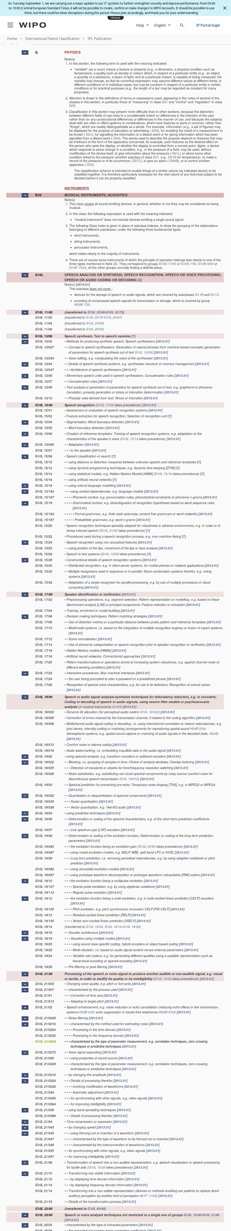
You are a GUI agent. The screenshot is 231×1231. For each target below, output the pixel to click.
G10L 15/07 (43, 450)
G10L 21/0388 (45, 1115)
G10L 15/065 (44, 444)
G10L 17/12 (43, 639)
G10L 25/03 (43, 1224)
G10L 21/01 (43, 995)
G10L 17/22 (43, 673)
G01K (172, 157)
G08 (116, 138)
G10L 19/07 (43, 829)
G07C (136, 160)
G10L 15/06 (43, 433)
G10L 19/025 (44, 767)
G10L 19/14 (43, 926)
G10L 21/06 (43, 1162)
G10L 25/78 (94, 317)
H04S (213, 733)
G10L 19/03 (43, 784)
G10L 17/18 (43, 656)
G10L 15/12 (43, 468)
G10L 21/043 (44, 1127)
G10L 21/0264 (45, 1041)
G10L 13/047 (44, 369)
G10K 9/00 (205, 263)
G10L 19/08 (43, 835)
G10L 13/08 (143, 352)
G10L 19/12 (43, 898)
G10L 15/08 (43, 456)
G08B (174, 160)
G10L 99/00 (96, 1208)
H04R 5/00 (198, 728)
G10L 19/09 (43, 858)
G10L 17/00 (105, 405)
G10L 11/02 (43, 317)
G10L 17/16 (43, 650)
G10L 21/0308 (45, 1064)
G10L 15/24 (43, 542)
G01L (176, 153)
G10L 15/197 (44, 519)
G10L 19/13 (43, 915)
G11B (199, 294)
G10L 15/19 (43, 502)
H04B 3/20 (86, 1012)
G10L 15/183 (44, 491)
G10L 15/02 (43, 416)
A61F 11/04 (148, 1195)
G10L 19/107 (44, 886)
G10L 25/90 (94, 323)
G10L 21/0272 (45, 1052)
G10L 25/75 (114, 312)
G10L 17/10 (43, 628)
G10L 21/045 (44, 1133)
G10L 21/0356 (45, 1098)
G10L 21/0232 (45, 1035)
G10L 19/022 (44, 762)
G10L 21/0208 (45, 1018)
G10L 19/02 (43, 756)
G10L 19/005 (44, 717)
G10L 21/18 (43, 1201)
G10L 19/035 (44, 801)
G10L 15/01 (43, 410)
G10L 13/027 (44, 347)
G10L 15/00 (43, 405)
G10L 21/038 (44, 1110)
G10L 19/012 (44, 744)
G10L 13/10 (43, 398)
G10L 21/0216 (45, 1023)
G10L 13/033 (44, 358)
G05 (72, 105)
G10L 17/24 (43, 678)
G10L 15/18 (163, 473)
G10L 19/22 (43, 950)
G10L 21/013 (44, 1001)
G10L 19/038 (44, 807)
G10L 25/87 (112, 317)
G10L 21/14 (43, 1185)
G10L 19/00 (43, 696)
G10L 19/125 (44, 909)
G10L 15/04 (43, 422)
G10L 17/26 (43, 684)
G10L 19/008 (44, 723)
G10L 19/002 (44, 712)
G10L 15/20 (43, 525)
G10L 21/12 (43, 1179)
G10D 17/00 (167, 263)
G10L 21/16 (43, 1190)
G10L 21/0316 (45, 1074)
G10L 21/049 (44, 1144)
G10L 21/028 (44, 1058)
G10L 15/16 (43, 479)
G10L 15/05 (43, 427)
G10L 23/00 (43, 1208)
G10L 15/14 (129, 438)
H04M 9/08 (167, 1012)
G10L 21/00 (43, 973)
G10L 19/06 (43, 819)
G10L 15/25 (43, 548)
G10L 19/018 (44, 750)
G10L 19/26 (131, 926)
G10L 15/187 (44, 497)
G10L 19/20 (43, 944)
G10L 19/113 (44, 892)
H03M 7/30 (82, 304)
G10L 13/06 (43, 375)
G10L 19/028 (44, 773)
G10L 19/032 (149, 712)
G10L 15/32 (43, 571)
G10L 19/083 (44, 846)
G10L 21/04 (43, 1121)
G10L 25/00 (96, 312)
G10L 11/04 (43, 323)
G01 (165, 102)
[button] (25, 52)
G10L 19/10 (43, 880)
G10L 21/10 (43, 1173)
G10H (116, 706)
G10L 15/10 (43, 462)
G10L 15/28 (43, 559)
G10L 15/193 (44, 514)
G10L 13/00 (43, 336)
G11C (214, 294)
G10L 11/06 (43, 329)
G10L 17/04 (43, 610)
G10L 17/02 (43, 599)
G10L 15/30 (43, 565)
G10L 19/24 (43, 955)
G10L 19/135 (44, 920)
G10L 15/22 (43, 536)
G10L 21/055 (44, 1150)
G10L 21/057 (44, 1156)
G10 (38, 195)
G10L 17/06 (43, 616)
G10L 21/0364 (45, 1104)
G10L (39, 274)
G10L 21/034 (44, 1092)
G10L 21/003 (44, 983)
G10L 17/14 (43, 644)
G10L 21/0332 (45, 1086)
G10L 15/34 (43, 582)
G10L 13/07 (43, 381)
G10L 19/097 (44, 874)
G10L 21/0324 (45, 1080)
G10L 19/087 (44, 852)
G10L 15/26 (43, 554)
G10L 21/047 (44, 1139)
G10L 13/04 (43, 363)
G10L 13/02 (43, 341)
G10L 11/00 (43, 312)
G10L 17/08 (43, 622)
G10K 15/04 (77, 267)
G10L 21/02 (109, 530)
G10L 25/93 (94, 329)
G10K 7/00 (188, 263)
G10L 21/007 (44, 989)
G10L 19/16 (113, 926)
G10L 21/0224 (45, 1029)
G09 (155, 130)
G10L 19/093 (44, 869)
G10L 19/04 (43, 813)
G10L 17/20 (43, 662)
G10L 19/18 (43, 938)
